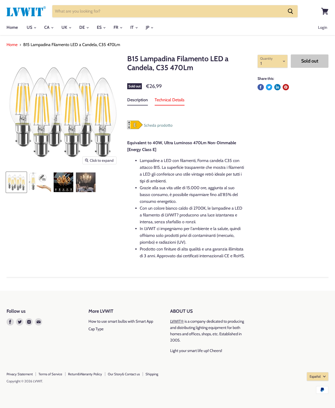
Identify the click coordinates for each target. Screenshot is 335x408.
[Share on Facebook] (261, 87)
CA (47, 27)
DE (82, 27)
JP (148, 27)
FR (116, 27)
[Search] (290, 11)
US (30, 27)
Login (322, 27)
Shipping (152, 374)
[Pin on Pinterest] (286, 87)
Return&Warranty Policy (85, 374)
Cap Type (96, 329)
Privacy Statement (20, 374)
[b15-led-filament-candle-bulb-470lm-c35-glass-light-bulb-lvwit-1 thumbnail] (40, 182)
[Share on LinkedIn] (277, 87)
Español (315, 376)
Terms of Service (50, 374)
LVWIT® (177, 321)
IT (132, 27)
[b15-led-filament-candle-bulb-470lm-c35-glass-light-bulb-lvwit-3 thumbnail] (85, 182)
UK (65, 27)
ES (100, 27)
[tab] (137, 101)
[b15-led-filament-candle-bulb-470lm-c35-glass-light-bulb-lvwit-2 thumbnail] (63, 182)
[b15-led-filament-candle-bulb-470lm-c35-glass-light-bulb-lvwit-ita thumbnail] (16, 182)
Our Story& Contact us (124, 374)
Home (12, 27)
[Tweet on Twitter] (269, 87)
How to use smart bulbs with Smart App (120, 321)
